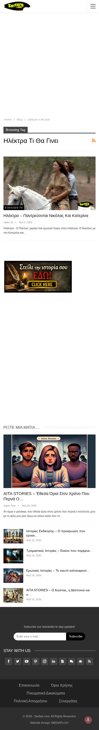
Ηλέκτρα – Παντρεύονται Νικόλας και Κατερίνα (45, 215)
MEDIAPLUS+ (60, 722)
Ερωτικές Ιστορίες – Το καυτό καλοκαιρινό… (58, 570)
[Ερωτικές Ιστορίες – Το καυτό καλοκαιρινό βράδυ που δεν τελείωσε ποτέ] (13, 575)
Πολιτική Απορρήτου (30, 701)
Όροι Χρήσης (62, 685)
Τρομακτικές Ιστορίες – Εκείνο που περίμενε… (59, 550)
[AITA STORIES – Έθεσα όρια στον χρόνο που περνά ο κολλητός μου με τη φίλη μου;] (49, 461)
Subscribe (75, 636)
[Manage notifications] (88, 720)
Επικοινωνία (29, 685)
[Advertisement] (49, 65)
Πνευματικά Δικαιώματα (46, 693)
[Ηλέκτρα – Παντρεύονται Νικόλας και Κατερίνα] (49, 183)
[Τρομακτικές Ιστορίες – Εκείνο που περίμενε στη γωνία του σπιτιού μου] (13, 556)
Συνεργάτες (68, 701)
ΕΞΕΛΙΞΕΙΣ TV (14, 207)
